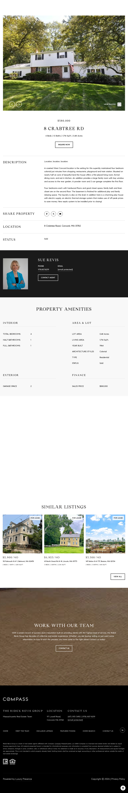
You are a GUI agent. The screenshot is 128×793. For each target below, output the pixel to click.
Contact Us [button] (64, 648)
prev (12, 104)
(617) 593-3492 (74, 716)
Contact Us (108, 731)
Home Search (89, 731)
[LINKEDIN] (122, 730)
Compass (58, 744)
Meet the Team (22, 731)
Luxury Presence (23, 779)
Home (5, 731)
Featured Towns (67, 731)
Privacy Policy (118, 779)
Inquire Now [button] (64, 145)
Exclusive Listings (45, 731)
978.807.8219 (43, 269)
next (19, 104)
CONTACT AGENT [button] (48, 278)
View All (118, 577)
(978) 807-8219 (88, 716)
